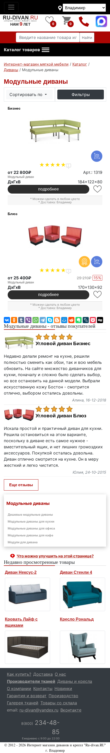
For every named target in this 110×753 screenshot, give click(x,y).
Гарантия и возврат (27, 695)
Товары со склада (58, 702)
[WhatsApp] (35, 320)
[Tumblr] (21, 320)
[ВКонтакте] (7, 320)
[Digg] (100, 320)
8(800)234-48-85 (84, 21)
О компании (19, 688)
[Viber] (28, 320)
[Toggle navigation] (11, 7)
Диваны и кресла (74, 681)
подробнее (48, 189)
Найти (87, 37)
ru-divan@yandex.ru (38, 710)
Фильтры (81, 94)
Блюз (12, 214)
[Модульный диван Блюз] (55, 236)
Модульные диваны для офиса (31, 528)
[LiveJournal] (86, 320)
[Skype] (50, 320)
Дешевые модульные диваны (30, 514)
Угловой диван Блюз (61, 415)
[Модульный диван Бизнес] (55, 131)
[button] (26, 50)
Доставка (43, 674)
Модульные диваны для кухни (31, 521)
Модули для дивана (23, 542)
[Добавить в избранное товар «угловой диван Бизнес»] (97, 189)
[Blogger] (57, 320)
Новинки (63, 688)
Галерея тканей (22, 702)
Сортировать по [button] (26, 94)
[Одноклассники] (14, 320)
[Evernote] (78, 320)
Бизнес (14, 108)
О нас (60, 674)
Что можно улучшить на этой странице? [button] (55, 556)
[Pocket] (93, 320)
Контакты (42, 688)
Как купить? (19, 674)
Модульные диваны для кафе (30, 535)
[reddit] (71, 320)
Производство (63, 695)
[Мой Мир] (64, 320)
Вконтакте (70, 710)
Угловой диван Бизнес (63, 343)
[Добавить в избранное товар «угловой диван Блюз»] (97, 294)
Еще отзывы (21, 485)
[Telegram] (43, 320)
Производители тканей (31, 681)
